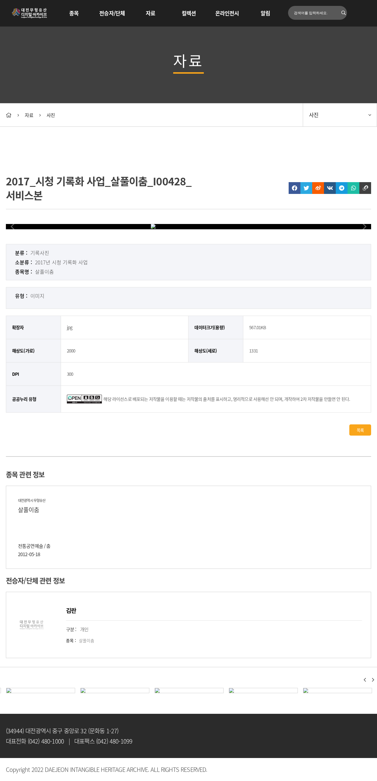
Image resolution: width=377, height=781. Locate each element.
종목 (74, 13)
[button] (365, 680)
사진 (51, 115)
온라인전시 (227, 13)
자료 (150, 13)
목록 (360, 430)
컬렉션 (189, 13)
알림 (265, 13)
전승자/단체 (112, 13)
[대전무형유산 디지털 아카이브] (29, 13)
